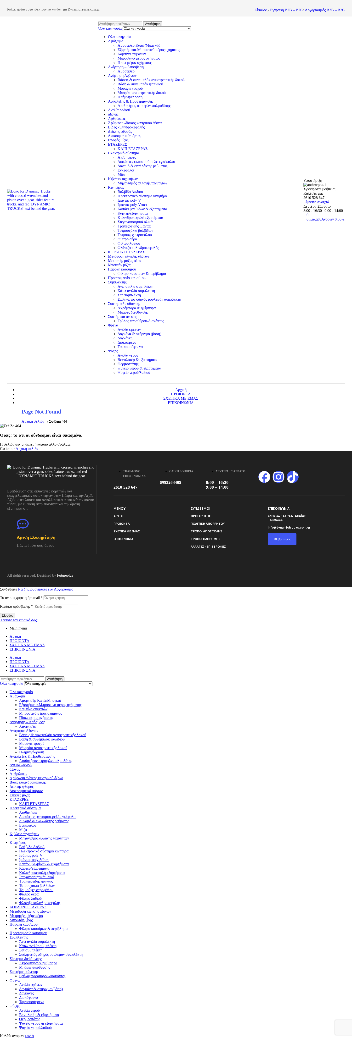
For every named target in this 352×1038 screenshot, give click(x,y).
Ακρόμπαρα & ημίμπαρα (137, 308)
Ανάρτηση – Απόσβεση (126, 67)
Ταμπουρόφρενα (130, 347)
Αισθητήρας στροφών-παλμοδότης (144, 106)
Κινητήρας (116, 187)
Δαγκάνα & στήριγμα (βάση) (139, 334)
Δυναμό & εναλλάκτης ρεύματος (142, 166)
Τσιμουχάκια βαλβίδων (135, 230)
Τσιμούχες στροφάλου (135, 235)
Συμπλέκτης (117, 282)
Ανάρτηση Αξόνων (122, 75)
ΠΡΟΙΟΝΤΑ (122, 524)
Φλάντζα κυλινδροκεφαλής (138, 248)
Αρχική (15, 636)
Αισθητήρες (127, 157)
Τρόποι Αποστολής (206, 531)
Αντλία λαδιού (119, 110)
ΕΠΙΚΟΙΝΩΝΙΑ (123, 539)
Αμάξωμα (115, 41)
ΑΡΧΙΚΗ (119, 516)
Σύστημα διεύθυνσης (124, 304)
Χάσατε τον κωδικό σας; (19, 620)
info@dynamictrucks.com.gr (289, 527)
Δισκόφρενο (127, 342)
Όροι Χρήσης (201, 516)
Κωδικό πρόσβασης (16, 606)
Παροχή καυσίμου (122, 269)
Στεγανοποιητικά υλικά (135, 222)
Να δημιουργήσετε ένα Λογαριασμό (45, 589)
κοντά (29, 1036)
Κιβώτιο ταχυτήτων (123, 179)
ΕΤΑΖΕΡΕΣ (117, 144)
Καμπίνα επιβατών (132, 54)
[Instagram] (278, 477)
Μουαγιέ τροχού (130, 88)
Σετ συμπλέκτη (129, 295)
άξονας (113, 114)
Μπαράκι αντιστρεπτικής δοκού (142, 93)
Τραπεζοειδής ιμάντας (134, 226)
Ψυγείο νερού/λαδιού (134, 372)
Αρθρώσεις (116, 118)
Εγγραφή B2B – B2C (286, 10)
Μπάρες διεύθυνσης (133, 312)
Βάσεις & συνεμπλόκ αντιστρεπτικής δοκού (151, 80)
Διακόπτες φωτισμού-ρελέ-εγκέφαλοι (146, 162)
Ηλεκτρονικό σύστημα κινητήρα (142, 196)
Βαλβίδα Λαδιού (130, 192)
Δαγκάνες (125, 338)
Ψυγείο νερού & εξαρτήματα (139, 368)
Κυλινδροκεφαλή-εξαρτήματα (140, 217)
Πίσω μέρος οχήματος (135, 63)
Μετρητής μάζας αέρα (124, 261)
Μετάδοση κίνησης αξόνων (128, 256)
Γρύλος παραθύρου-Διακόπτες (141, 321)
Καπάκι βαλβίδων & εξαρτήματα (142, 209)
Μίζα (121, 174)
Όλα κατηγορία (119, 37)
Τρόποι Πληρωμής (205, 539)
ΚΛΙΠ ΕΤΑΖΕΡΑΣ (133, 149)
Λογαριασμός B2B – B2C (325, 10)
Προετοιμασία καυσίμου (127, 278)
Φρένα (113, 325)
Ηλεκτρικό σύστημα (123, 153)
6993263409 (170, 482)
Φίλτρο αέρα (127, 239)
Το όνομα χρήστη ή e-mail (21, 598)
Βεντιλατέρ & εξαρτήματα (137, 360)
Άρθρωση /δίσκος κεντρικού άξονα (135, 123)
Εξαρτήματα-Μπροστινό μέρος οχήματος (149, 50)
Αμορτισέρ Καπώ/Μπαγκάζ (139, 45)
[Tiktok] (293, 477)
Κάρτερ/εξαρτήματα (133, 213)
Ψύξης (113, 351)
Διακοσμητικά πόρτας (124, 136)
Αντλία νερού (128, 355)
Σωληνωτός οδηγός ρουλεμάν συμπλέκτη (149, 299)
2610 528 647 (125, 487)
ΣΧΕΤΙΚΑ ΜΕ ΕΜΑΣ (127, 531)
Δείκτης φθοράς (120, 131)
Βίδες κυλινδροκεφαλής (126, 127)
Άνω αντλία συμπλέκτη (135, 286)
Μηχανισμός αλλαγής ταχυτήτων (142, 183)
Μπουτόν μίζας (119, 265)
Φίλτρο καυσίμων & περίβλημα (142, 273)
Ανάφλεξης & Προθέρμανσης (130, 101)
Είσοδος (261, 10)
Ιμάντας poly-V (129, 200)
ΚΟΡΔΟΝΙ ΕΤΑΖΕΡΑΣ (126, 252)
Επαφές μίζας (118, 140)
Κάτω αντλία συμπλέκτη (136, 291)
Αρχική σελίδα (33, 421)
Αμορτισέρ (126, 71)
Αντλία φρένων (129, 329)
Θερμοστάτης (128, 364)
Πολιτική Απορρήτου (208, 524)
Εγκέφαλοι (126, 170)
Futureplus (65, 575)
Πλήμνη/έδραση (130, 97)
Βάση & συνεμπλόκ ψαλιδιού (140, 84)
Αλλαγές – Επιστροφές (208, 547)
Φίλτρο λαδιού (129, 243)
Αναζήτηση (152, 24)
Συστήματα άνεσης (122, 317)
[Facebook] (264, 477)
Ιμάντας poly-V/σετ (132, 205)
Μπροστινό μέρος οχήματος (139, 58)
